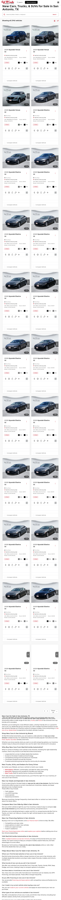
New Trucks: (9, 835)
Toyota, (8, 801)
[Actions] (26, 50)
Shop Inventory (31, 2)
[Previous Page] (44, 773)
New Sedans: (9, 831)
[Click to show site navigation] (58, 2)
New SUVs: (8, 833)
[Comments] (27, 68)
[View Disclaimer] (19, 68)
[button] (28, 35)
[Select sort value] (57, 20)
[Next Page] (47, 773)
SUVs (40, 782)
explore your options (34, 893)
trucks (33, 782)
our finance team (32, 883)
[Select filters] (55, 20)
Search (54, 14)
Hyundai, (13, 801)
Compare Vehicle (12, 80)
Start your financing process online (13, 893)
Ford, (3, 801)
